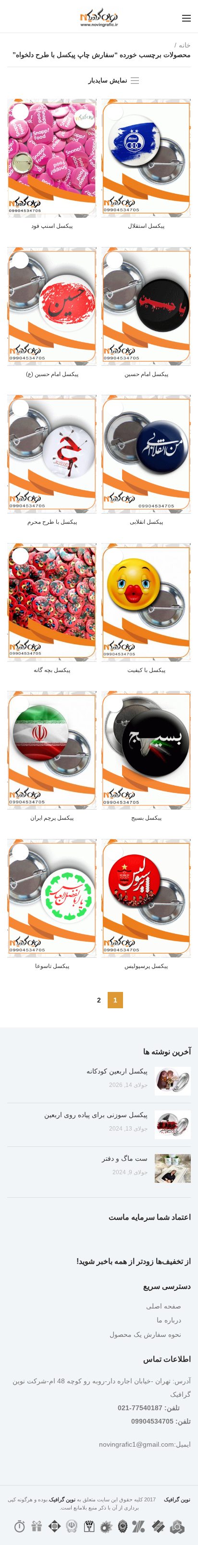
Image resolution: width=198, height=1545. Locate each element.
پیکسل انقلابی (146, 522)
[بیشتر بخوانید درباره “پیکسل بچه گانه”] (20, 556)
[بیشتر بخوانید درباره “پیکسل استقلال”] (114, 112)
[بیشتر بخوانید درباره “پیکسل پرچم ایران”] (20, 704)
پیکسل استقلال (146, 226)
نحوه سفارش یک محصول (145, 1334)
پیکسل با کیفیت (146, 670)
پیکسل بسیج (146, 817)
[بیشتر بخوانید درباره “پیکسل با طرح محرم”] (20, 408)
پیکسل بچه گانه (52, 670)
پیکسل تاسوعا (52, 966)
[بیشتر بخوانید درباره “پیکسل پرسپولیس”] (114, 852)
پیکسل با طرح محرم (52, 522)
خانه (185, 45)
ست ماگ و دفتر (125, 1158)
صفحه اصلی (163, 1306)
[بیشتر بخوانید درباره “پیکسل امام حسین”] (114, 260)
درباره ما (169, 1320)
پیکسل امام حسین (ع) (52, 374)
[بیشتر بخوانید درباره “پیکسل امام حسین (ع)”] (20, 260)
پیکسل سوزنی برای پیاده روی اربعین (96, 1115)
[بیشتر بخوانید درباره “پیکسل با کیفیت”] (114, 556)
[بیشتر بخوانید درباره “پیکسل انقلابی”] (114, 408)
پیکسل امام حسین (146, 374)
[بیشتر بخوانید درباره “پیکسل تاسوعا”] (20, 852)
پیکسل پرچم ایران (52, 817)
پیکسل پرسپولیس (146, 966)
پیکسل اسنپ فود (52, 226)
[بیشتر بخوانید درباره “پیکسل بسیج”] (114, 704)
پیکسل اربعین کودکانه (117, 1071)
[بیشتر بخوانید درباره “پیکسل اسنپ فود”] (20, 112)
